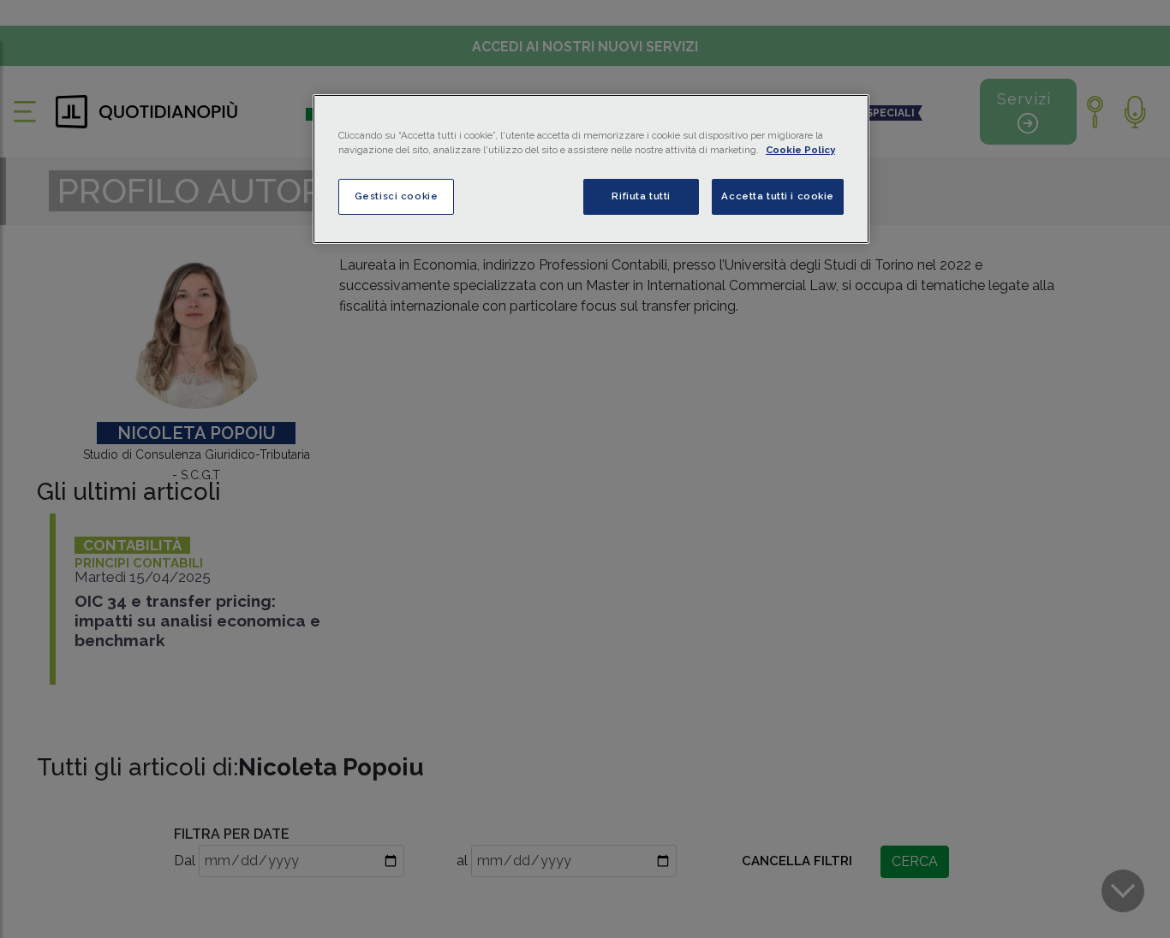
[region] (591, 169)
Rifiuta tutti (641, 196)
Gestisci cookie (397, 196)
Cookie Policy (800, 150)
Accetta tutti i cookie (777, 196)
